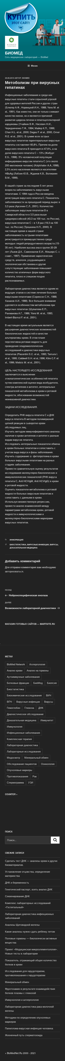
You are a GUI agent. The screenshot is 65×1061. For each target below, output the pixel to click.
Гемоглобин (13, 707)
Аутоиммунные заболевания (23, 676)
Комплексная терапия (19, 739)
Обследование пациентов (22, 764)
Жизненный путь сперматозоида (23, 1035)
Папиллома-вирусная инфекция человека (29, 1028)
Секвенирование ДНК (17, 896)
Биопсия (52, 683)
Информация (16, 539)
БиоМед (14, 53)
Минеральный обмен (36, 757)
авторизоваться (14, 571)
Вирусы (54, 544)
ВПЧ (9, 701)
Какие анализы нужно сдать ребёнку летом (30, 931)
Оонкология (47, 764)
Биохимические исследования (24, 695)
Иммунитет (46, 720)
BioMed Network (16, 664)
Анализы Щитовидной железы (22, 924)
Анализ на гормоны (38, 670)
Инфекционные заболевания (23, 732)
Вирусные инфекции (38, 544)
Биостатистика (18, 544)
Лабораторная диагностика (22, 745)
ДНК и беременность (17, 882)
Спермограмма (15, 782)
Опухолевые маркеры (19, 770)
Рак (34, 776)
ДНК (40, 707)
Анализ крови (14, 670)
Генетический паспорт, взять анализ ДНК (28, 889)
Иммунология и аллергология (22, 999)
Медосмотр (13, 757)
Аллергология (37, 664)
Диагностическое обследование (25, 714)
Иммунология (14, 726)
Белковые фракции (18, 683)
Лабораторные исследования (24, 751)
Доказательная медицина (24, 547)
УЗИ (30, 782)
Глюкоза (29, 707)
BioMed (26, 78)
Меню (34, 65)
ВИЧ (48, 695)
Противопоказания (17, 776)
